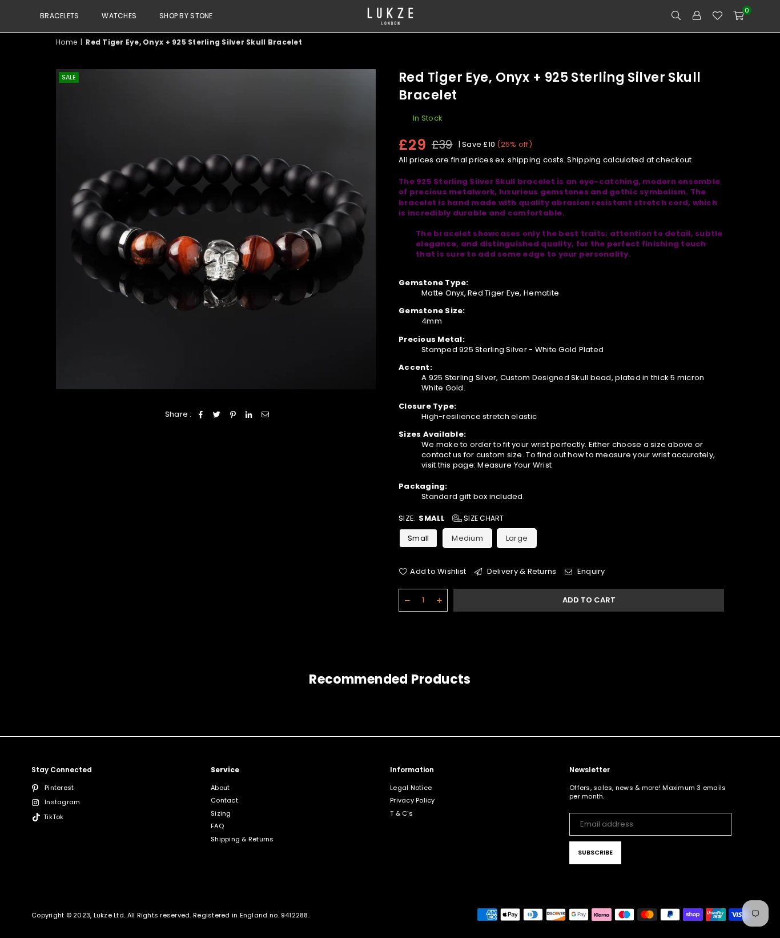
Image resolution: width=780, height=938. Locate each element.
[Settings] (696, 16)
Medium (467, 538)
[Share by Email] (265, 414)
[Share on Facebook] (200, 414)
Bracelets (59, 16)
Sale (69, 77)
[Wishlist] (717, 16)
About (220, 787)
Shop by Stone (185, 16)
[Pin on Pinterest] (233, 414)
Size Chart (483, 518)
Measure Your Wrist (514, 465)
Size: (451, 518)
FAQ (217, 826)
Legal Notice (411, 787)
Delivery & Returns (520, 571)
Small (418, 538)
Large (517, 538)
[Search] (676, 16)
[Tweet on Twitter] (216, 414)
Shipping (584, 159)
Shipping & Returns (242, 839)
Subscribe (595, 852)
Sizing (221, 813)
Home (66, 42)
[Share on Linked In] (249, 414)
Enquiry (590, 571)
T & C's (401, 813)
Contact (224, 800)
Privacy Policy (412, 800)
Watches (119, 16)
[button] (738, 16)
